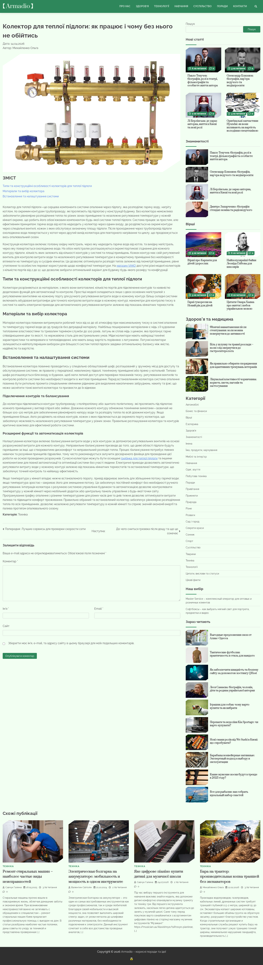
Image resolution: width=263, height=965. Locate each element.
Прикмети (192, 495)
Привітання (192, 489)
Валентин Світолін (81, 887)
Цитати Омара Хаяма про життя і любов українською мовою (240, 305)
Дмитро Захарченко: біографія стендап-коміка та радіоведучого (231, 208)
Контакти (240, 6)
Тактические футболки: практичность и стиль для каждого (232, 654)
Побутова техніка (196, 476)
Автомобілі (192, 404)
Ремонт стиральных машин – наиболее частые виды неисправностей (28, 876)
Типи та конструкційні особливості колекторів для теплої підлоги (47, 186)
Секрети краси (195, 528)
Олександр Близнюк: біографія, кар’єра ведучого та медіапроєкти (240, 80)
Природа (191, 502)
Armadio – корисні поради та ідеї (143, 951)
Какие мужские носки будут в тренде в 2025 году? (233, 776)
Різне (189, 508)
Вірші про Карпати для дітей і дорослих (202, 262)
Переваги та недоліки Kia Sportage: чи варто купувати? (234, 723)
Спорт (189, 541)
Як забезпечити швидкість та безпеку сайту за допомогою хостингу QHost (234, 671)
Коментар (10, 561)
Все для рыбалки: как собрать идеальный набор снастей (229, 793)
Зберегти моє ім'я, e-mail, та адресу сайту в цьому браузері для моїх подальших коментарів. (71, 643)
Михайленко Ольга (213, 887)
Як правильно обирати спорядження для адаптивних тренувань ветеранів (233, 365)
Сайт (6, 626)
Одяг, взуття (193, 469)
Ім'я (6, 608)
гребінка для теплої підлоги (139, 458)
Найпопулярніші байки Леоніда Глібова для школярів (241, 264)
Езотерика (192, 424)
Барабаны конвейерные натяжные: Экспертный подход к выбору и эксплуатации (232, 759)
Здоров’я (142, 6)
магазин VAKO (126, 265)
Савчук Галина (13, 887)
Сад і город (192, 521)
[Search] (256, 6)
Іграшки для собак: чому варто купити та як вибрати (229, 706)
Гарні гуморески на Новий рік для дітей (199, 303)
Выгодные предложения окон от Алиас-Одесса (231, 636)
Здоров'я (191, 430)
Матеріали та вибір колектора (23, 191)
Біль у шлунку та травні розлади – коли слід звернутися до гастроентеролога (231, 348)
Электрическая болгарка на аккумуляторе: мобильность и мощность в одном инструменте (96, 876)
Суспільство (202, 6)
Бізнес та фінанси (196, 411)
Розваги (190, 515)
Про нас (124, 6)
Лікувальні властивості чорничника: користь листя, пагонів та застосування (233, 383)
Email (98, 608)
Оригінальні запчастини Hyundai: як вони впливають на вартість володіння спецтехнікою (242, 126)
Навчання (181, 6)
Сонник (190, 534)
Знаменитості (194, 437)
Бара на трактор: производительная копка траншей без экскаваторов (229, 876)
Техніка (23, 514)
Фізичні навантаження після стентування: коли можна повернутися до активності (228, 330)
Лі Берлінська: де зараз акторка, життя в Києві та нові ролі (202, 124)
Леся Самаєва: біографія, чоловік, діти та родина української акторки (232, 689)
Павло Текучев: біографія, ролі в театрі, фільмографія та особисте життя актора (202, 80)
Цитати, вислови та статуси (202, 573)
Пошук (190, 24)
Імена (189, 443)
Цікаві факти (193, 580)
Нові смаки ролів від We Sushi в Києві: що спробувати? (234, 741)
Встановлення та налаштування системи (31, 196)
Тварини (191, 554)
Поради (222, 6)
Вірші (189, 417)
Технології (161, 6)
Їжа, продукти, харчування (201, 450)
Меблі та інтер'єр (196, 456)
